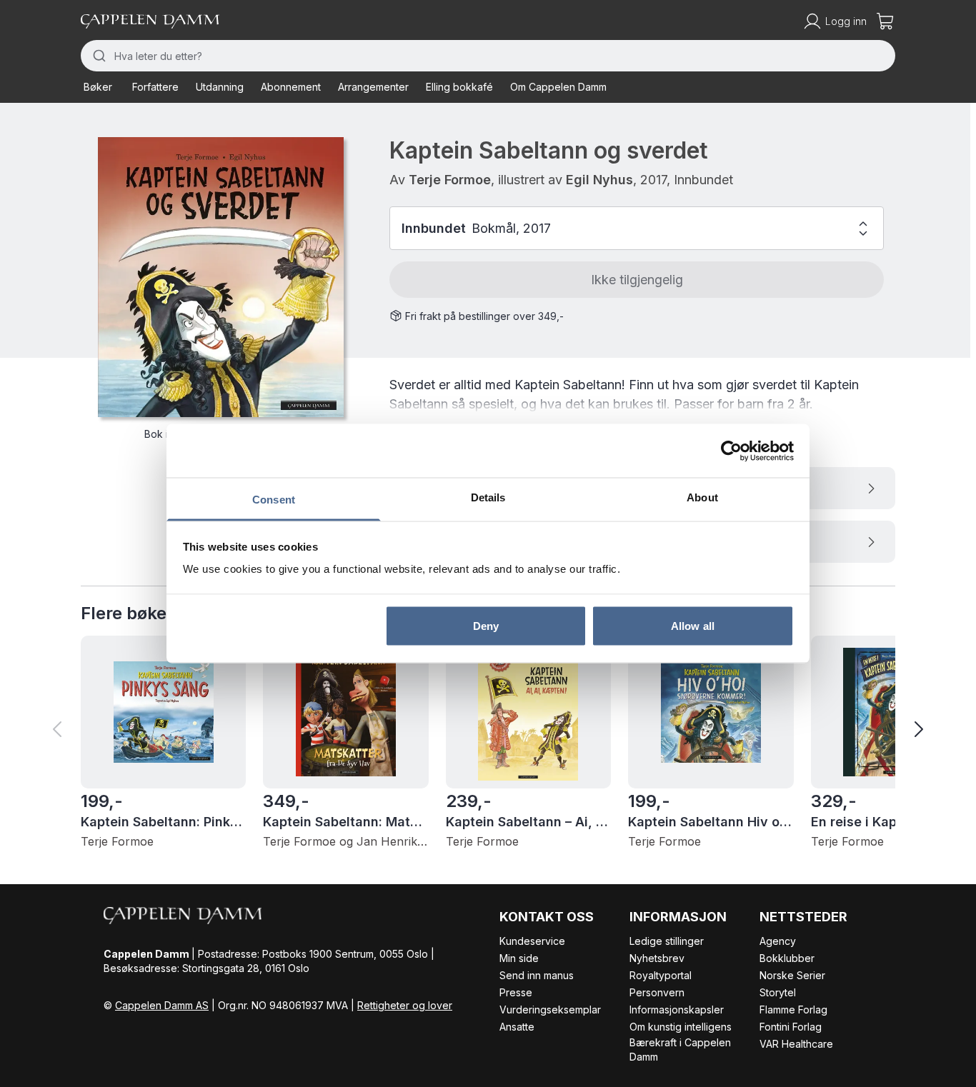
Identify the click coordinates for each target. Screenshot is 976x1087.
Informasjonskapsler (676, 1009)
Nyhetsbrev (656, 958)
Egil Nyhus (599, 179)
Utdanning (220, 87)
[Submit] (97, 55)
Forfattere (155, 87)
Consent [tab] (273, 500)
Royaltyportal (660, 975)
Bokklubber (787, 958)
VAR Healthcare (796, 1044)
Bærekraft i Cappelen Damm (680, 1049)
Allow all (692, 625)
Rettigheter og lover (404, 1005)
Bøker (98, 87)
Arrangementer (373, 87)
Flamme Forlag (793, 1009)
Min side (519, 958)
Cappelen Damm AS (162, 1005)
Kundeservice (532, 941)
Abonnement (291, 87)
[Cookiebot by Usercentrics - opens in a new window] (731, 450)
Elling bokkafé (459, 87)
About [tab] (702, 497)
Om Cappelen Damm (558, 87)
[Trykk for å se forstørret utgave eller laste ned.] (221, 277)
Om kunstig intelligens (680, 1027)
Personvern (656, 992)
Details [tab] (488, 497)
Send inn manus (536, 975)
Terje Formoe (450, 179)
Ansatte (516, 1027)
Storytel (778, 992)
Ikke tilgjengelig (637, 279)
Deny (486, 625)
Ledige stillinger (666, 941)
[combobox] (488, 55)
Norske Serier (792, 975)
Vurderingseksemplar (550, 1009)
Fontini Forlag (791, 1027)
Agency (778, 941)
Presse (515, 992)
